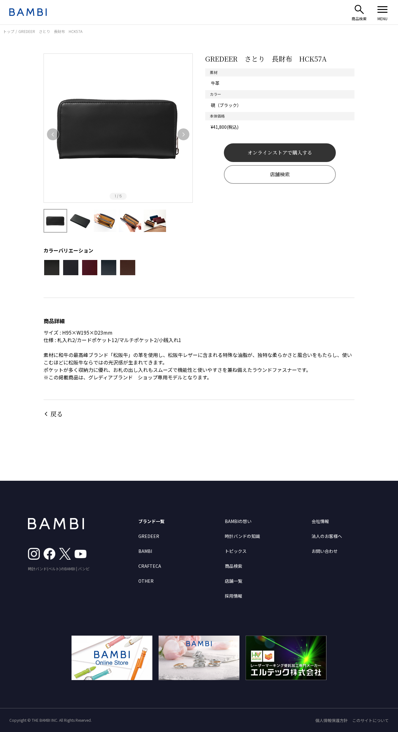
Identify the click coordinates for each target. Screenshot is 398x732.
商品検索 (233, 566)
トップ (8, 31)
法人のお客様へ (327, 536)
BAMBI (145, 551)
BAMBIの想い (238, 521)
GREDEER (148, 536)
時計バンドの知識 (242, 536)
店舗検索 (280, 174)
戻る (56, 413)
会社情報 (320, 521)
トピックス (236, 551)
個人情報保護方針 (331, 720)
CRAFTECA (149, 566)
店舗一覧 (233, 581)
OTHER (146, 581)
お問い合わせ (325, 551)
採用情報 (233, 596)
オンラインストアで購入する (280, 152)
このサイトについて (370, 720)
